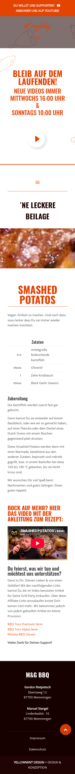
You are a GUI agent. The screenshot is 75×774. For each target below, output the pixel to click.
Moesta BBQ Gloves (22, 634)
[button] (65, 729)
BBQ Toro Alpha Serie (23, 629)
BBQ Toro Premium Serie (26, 624)
